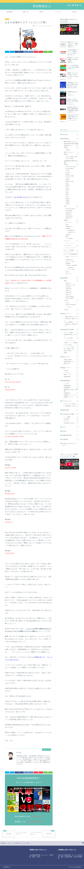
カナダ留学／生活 (71, 348)
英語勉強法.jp (42, 6)
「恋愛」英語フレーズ (71, 316)
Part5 (67, 302)
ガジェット (71, 421)
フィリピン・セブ (70, 340)
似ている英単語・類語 (71, 156)
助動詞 (67, 174)
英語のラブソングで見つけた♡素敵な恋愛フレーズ (72, 43)
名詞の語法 (69, 214)
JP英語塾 (70, 439)
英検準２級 (69, 288)
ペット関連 (71, 417)
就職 (71, 352)
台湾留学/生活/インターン (71, 335)
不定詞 (67, 177)
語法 (71, 206)
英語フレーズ (70, 313)
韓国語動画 (71, 385)
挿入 (67, 196)
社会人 (67, 271)
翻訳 (67, 236)
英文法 (71, 164)
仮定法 (67, 189)
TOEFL (71, 309)
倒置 (67, 194)
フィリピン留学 (71, 338)
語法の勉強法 (69, 210)
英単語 (71, 154)
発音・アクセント (71, 152)
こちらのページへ (36, 816)
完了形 (67, 172)
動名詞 (67, 179)
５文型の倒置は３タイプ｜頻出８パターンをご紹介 (72, 51)
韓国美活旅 (71, 376)
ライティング (71, 252)
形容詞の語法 (69, 216)
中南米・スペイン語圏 (71, 342)
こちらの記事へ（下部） (34, 821)
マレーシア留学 (71, 332)
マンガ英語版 (69, 238)
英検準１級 (69, 292)
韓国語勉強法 (70, 380)
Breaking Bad (10, 493)
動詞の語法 (69, 212)
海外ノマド (69, 273)
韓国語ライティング (71, 395)
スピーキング (71, 245)
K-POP (71, 370)
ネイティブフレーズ (71, 247)
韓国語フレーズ (71, 397)
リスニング (71, 240)
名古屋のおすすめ (71, 423)
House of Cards (10, 467)
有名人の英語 (71, 359)
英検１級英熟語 (70, 298)
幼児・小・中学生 (70, 261)
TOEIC (71, 300)
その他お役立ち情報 (70, 414)
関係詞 (67, 185)
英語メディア (70, 356)
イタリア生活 (71, 344)
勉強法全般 (70, 410)
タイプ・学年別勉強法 (71, 254)
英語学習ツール (71, 145)
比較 (67, 187)
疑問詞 (67, 202)
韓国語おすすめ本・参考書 (71, 390)
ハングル (71, 383)
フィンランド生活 (71, 346)
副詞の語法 (69, 217)
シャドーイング (70, 243)
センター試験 (71, 269)
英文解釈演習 (71, 230)
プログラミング (70, 401)
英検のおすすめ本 (70, 285)
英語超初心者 (69, 259)
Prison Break (9, 553)
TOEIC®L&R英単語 (71, 304)
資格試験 (70, 278)
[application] (69, 29)
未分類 (70, 431)
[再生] (62, 33)
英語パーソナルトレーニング (72, 257)
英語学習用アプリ (71, 361)
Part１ (69, 307)
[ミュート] (75, 33)
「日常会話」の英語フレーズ (71, 325)
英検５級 (68, 283)
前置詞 (67, 200)
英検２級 (68, 290)
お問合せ (74, 12)
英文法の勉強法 (70, 168)
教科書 (67, 150)
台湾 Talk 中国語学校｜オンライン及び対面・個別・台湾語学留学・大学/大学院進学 (70, 856)
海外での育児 (71, 350)
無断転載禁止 (7, 867)
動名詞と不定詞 (70, 181)
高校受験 (68, 263)
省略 (67, 192)
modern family (10, 389)
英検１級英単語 (70, 296)
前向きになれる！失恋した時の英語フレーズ (72, 101)
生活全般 (71, 419)
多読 (67, 224)
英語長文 (68, 234)
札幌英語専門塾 (70, 435)
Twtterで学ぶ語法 (70, 208)
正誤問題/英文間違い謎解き (71, 161)
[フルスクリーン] (77, 33)
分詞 (67, 183)
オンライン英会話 (71, 250)
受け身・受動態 (70, 176)
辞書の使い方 (69, 226)
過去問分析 (71, 267)
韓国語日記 (71, 393)
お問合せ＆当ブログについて (70, 444)
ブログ (7, 19)
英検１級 (68, 294)
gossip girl (8, 522)
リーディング (71, 222)
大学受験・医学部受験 (71, 265)
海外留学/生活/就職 (70, 329)
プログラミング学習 (71, 404)
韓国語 (41, 12)
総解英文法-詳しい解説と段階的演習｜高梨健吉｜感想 (72, 108)
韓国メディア (70, 367)
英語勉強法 (9, 12)
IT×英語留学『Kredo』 (71, 406)
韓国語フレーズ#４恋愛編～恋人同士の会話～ (73, 59)
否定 (67, 190)
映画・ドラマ (71, 374)
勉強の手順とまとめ (71, 141)
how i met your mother (13, 382)
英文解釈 (68, 228)
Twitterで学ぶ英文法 (71, 166)
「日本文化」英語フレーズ (71, 319)
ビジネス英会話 (71, 322)
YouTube (58, 12)
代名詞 (67, 203)
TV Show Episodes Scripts (14, 436)
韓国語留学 (71, 387)
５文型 (67, 170)
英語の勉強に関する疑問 (71, 143)
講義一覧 (25, 12)
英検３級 (68, 287)
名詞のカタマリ (72, 232)
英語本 (71, 147)
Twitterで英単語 (70, 158)
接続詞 (67, 198)
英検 (71, 281)
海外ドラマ (71, 363)
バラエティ (71, 372)
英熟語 (71, 220)
